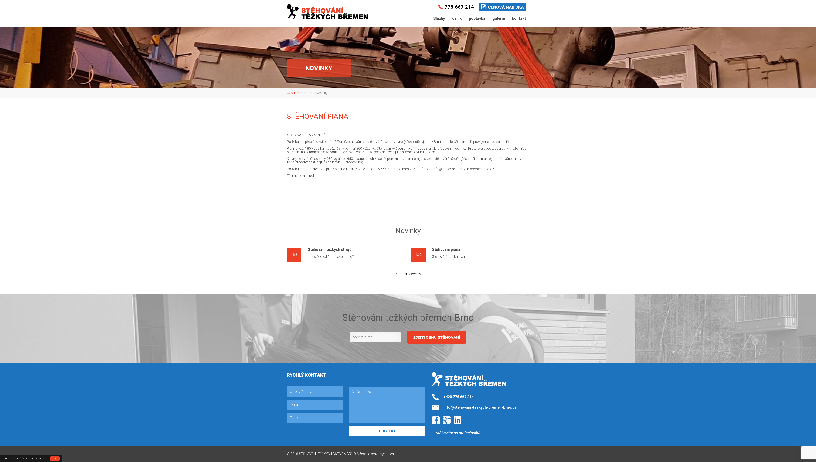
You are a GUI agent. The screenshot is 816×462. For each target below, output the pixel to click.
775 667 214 (459, 7)
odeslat (387, 431)
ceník (457, 18)
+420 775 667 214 (458, 396)
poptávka (477, 18)
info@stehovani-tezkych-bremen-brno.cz (463, 169)
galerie (499, 18)
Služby (439, 18)
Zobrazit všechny (408, 274)
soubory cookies (36, 458)
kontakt (519, 18)
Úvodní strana (297, 93)
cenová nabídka (506, 7)
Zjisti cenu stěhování (436, 337)
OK (55, 458)
